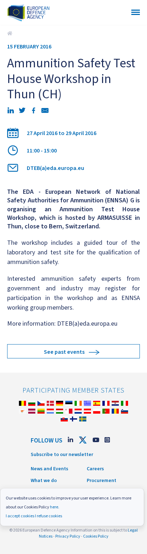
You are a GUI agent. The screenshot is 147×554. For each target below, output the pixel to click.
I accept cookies (20, 516)
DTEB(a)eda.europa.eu (55, 168)
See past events (64, 352)
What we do (44, 480)
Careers (95, 468)
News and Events (49, 468)
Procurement (101, 480)
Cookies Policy (95, 536)
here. (54, 507)
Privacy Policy (67, 536)
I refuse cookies (48, 516)
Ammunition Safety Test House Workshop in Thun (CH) (10, 33)
